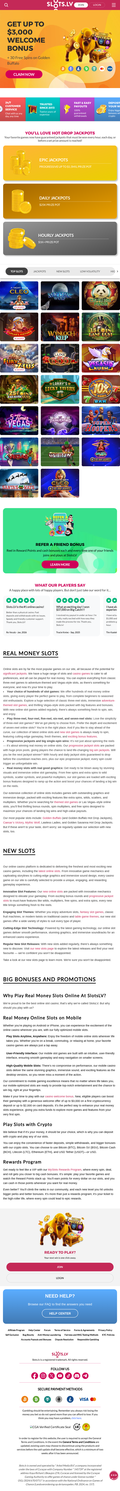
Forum (47, 1330)
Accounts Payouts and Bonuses (36, 1339)
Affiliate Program (16, 1330)
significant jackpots (15, 673)
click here (76, 1418)
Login (97, 4)
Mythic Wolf (32, 822)
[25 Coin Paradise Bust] (19, 389)
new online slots (53, 891)
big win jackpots (99, 750)
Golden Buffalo (52, 818)
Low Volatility (90, 271)
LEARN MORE (60, 564)
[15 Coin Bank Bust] (101, 327)
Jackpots (39, 271)
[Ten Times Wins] (101, 389)
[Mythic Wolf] (60, 295)
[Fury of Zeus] (19, 358)
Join (81, 4)
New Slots (63, 271)
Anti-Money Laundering (49, 1335)
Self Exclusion (12, 1335)
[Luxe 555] (60, 358)
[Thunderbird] (60, 420)
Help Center (34, 1330)
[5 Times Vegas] (19, 420)
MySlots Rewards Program (64, 1169)
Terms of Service (62, 1330)
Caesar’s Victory (13, 822)
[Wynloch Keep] (60, 327)
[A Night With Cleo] (19, 295)
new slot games (69, 732)
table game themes (87, 916)
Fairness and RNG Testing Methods (81, 1335)
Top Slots (17, 271)
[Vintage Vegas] (19, 452)
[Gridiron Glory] (60, 452)
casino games (81, 673)
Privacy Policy (105, 1330)
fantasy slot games (91, 912)
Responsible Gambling (88, 1339)
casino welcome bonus (59, 1096)
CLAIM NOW (24, 74)
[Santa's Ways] (19, 483)
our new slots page (42, 948)
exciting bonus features (82, 736)
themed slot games (66, 802)
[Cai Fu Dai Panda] (101, 295)
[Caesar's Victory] (19, 327)
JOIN (60, 1266)
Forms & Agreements (84, 1330)
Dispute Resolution (64, 1339)
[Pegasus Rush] (101, 358)
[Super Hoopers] (101, 420)
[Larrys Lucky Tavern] (60, 389)
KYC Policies (108, 1335)
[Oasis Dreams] (101, 452)
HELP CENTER (60, 1313)
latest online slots (49, 871)
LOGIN (60, 1277)
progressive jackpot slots (84, 745)
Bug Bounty (28, 1335)
